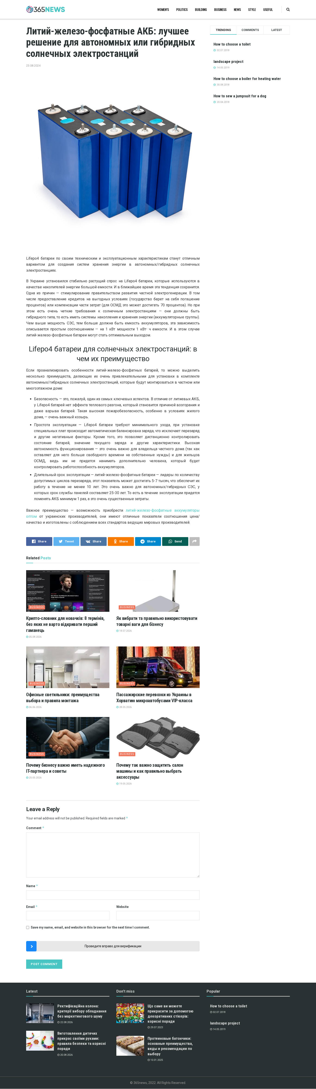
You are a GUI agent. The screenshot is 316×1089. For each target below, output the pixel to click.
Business (220, 9)
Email (32, 906)
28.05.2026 (125, 707)
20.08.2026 (66, 1054)
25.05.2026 (34, 777)
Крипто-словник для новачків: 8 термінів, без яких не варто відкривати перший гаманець (65, 624)
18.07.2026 (125, 630)
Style (252, 9)
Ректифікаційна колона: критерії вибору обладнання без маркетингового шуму (81, 1011)
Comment (35, 828)
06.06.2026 (34, 707)
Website (122, 907)
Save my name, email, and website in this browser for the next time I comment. (90, 927)
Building (201, 9)
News (237, 9)
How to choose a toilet (232, 44)
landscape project (228, 61)
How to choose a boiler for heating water (247, 78)
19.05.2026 (125, 783)
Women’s (163, 9)
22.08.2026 (66, 1022)
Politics (182, 9)
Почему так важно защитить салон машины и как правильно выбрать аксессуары (149, 771)
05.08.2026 (34, 636)
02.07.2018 (218, 1012)
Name (32, 886)
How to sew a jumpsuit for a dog (240, 96)
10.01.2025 (156, 1059)
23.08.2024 (33, 65)
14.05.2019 (218, 1029)
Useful (268, 9)
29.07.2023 (156, 1027)
